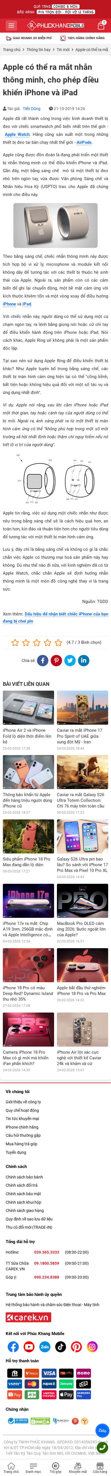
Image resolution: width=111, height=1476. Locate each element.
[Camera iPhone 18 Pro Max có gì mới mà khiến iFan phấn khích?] (28, 1030)
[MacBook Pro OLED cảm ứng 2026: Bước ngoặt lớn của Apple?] (82, 901)
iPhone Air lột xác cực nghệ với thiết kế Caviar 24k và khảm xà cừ (79, 1058)
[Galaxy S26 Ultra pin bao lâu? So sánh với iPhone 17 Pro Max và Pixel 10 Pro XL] (82, 836)
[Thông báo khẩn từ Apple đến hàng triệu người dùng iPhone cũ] (28, 772)
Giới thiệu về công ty (23, 1102)
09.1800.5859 (46, 1263)
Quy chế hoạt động (22, 1110)
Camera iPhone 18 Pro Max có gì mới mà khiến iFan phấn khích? (25, 1058)
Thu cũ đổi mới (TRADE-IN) (29, 1227)
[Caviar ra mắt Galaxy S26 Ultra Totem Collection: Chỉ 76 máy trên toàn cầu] (82, 772)
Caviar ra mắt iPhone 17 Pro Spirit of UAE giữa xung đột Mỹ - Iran (79, 736)
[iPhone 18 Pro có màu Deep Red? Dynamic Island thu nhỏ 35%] (28, 965)
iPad (26, 304)
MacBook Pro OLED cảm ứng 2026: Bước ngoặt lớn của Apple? (81, 929)
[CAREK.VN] (28, 1317)
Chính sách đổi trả (22, 1185)
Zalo (102, 1431)
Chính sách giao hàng (25, 1210)
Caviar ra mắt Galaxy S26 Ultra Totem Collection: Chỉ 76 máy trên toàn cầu (80, 800)
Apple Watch (17, 134)
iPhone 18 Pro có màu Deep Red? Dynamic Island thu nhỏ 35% (28, 993)
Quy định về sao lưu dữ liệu (29, 1219)
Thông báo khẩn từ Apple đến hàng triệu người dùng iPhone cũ (27, 800)
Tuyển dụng (16, 1152)
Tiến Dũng (31, 108)
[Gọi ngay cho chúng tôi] (102, 1447)
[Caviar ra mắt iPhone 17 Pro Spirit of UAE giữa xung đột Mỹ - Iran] (82, 708)
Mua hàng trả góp (21, 1144)
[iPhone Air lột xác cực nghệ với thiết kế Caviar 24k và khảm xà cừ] (82, 1030)
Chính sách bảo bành (24, 1177)
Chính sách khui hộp (23, 1202)
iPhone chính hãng (22, 1127)
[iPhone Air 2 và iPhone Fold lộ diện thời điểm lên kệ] (28, 708)
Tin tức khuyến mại (22, 1118)
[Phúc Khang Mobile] (55, 25)
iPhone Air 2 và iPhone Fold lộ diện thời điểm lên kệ (27, 736)
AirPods (84, 142)
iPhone (9, 304)
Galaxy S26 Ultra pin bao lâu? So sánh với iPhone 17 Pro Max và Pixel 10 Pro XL (82, 865)
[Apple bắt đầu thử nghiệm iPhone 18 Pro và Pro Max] (82, 965)
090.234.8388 (46, 1277)
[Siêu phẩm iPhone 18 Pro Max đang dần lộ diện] (28, 836)
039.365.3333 (46, 1252)
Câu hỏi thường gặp (23, 1135)
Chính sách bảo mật (23, 1194)
